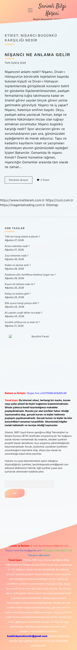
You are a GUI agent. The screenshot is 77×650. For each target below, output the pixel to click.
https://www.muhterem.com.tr (22, 200)
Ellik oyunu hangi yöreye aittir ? (22, 303)
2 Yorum (44, 179)
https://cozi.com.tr (59, 200)
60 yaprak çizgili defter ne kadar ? (23, 312)
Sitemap (52, 205)
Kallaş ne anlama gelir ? (18, 293)
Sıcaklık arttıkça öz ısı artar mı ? (22, 322)
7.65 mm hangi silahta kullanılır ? (22, 236)
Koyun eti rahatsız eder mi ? (20, 284)
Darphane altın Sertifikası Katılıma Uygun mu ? (30, 274)
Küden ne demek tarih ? (18, 265)
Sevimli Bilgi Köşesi (52, 10)
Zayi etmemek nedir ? (16, 255)
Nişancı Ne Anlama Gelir (37, 54)
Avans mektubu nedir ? (17, 246)
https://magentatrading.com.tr (22, 205)
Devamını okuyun (20, 181)
